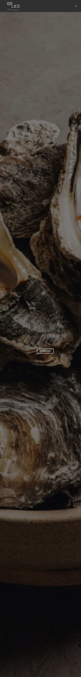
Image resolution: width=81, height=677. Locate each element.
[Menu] (76, 6)
